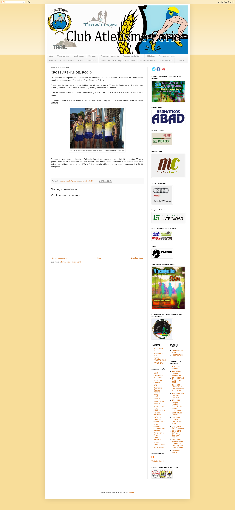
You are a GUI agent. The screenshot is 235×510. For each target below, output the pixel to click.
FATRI (156, 385)
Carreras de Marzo (176, 451)
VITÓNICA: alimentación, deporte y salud (159, 419)
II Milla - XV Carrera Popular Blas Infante (118, 60)
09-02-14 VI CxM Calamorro (178, 427)
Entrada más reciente (59, 258)
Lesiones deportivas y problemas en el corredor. (160, 427)
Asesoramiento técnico (133, 56)
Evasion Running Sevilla (159, 443)
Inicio (51, 56)
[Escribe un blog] (102, 181)
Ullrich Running (159, 447)
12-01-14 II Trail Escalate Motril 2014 (178, 380)
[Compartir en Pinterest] (110, 181)
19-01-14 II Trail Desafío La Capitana (178, 395)
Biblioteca (151, 56)
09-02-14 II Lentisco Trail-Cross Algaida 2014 (177, 420)
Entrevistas (91, 60)
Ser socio (92, 56)
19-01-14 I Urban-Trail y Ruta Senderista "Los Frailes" (178, 388)
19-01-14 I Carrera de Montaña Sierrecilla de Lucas (177, 404)
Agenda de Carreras (158, 381)
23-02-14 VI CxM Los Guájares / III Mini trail (176, 434)
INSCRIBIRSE (177, 355)
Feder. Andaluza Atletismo (160, 402)
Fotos (80, 60)
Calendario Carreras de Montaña (158, 390)
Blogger (131, 492)
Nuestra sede (78, 56)
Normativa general (167, 56)
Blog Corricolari (159, 406)
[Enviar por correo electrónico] (100, 181)
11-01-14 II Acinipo (176, 368)
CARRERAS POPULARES (159, 377)
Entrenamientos (67, 60)
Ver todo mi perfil (157, 461)
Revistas (52, 60)
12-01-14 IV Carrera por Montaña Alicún (177, 373)
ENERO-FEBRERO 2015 (160, 359)
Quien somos (63, 56)
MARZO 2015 (159, 363)
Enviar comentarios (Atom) (71, 262)
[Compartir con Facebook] (108, 181)
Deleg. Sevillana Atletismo (157, 397)
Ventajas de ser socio (110, 56)
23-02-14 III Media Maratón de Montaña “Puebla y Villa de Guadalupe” (177, 443)
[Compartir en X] (105, 181)
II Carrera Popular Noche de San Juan (156, 60)
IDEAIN (156, 373)
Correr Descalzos (157, 439)
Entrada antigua (137, 258)
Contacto (180, 60)
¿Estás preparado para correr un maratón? (159, 412)
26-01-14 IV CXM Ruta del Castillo (177, 413)
